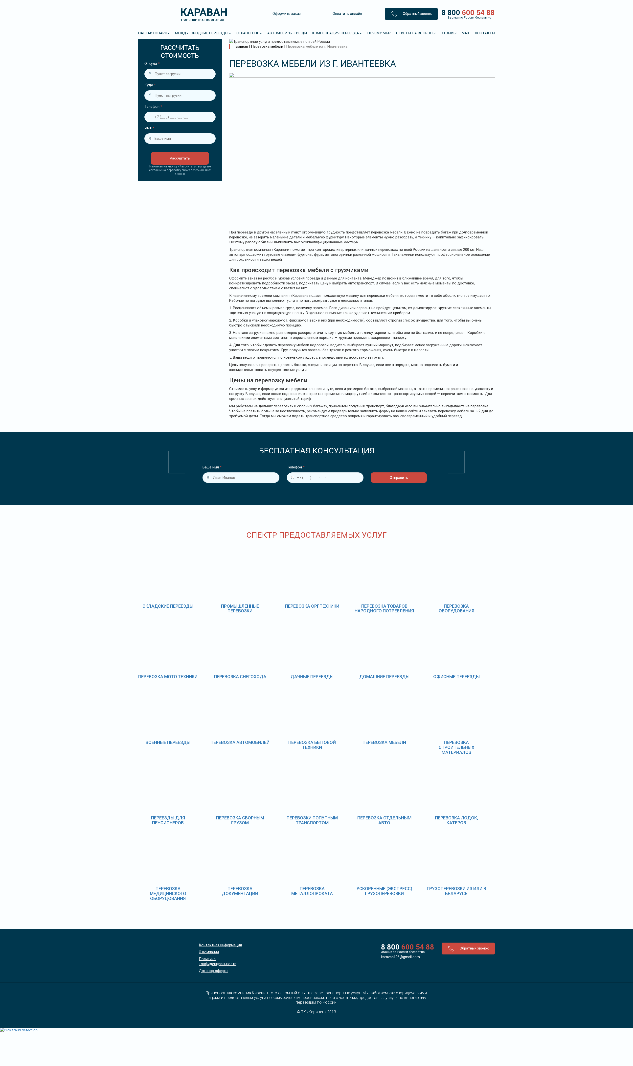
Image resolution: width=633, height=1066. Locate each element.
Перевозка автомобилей (240, 742)
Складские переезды (167, 606)
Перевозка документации (240, 891)
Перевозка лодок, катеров (456, 820)
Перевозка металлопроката (312, 891)
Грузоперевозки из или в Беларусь (456, 891)
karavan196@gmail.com (400, 957)
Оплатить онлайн (347, 13)
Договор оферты (213, 971)
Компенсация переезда (335, 33)
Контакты (485, 33)
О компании (209, 952)
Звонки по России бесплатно (403, 952)
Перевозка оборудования (456, 608)
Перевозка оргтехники (312, 606)
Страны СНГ (247, 33)
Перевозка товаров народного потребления (384, 608)
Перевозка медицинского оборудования (168, 893)
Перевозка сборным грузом (240, 820)
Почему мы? (379, 33)
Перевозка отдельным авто (384, 820)
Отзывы (448, 33)
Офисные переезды (456, 676)
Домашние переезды (384, 676)
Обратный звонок (417, 14)
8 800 (466, 13)
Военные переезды (168, 742)
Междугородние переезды (201, 33)
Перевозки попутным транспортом (312, 820)
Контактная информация (220, 945)
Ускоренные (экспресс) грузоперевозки (384, 891)
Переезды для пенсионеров (168, 820)
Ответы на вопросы (415, 33)
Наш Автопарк (152, 33)
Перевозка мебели (384, 742)
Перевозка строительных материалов (456, 747)
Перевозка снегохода (240, 676)
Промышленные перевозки (240, 608)
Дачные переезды (312, 676)
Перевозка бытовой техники (312, 745)
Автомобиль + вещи (287, 33)
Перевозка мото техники (168, 676)
